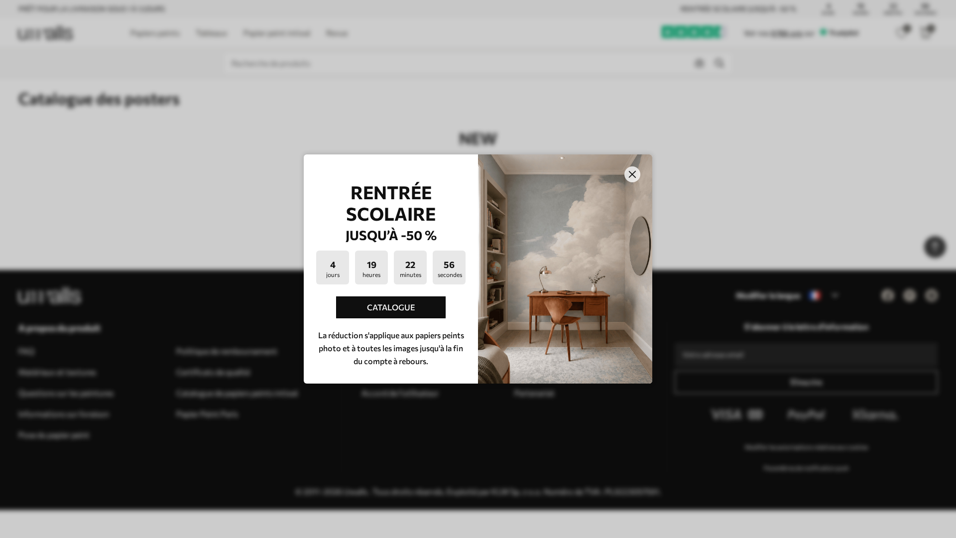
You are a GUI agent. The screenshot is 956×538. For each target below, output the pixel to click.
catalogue (391, 307)
